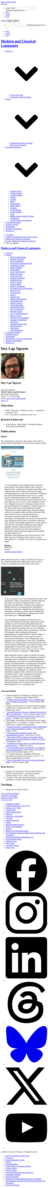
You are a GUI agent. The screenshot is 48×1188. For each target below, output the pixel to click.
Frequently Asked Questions (20, 97)
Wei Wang (14, 322)
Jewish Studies (15, 210)
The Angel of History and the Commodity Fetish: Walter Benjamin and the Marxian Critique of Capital (25, 738)
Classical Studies (16, 195)
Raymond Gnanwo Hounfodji (21, 289)
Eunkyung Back (16, 276)
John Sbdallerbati (16, 330)
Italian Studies (15, 206)
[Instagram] (26, 933)
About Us (9, 253)
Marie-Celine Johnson (18, 299)
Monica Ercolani (16, 274)
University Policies (12, 1185)
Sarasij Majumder (16, 305)
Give (7, 17)
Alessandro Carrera (17, 266)
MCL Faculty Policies (18, 145)
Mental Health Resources (15, 825)
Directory (9, 814)
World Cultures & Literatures (21, 220)
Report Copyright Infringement (17, 831)
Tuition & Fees (11, 841)
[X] (26, 1106)
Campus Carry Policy (13, 808)
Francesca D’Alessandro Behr (21, 263)
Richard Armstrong (17, 259)
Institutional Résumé (13, 1175)
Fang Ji (13, 295)
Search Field (10, 8)
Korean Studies (16, 212)
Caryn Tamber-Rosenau (19, 314)
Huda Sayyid (15, 291)
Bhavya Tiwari (15, 316)
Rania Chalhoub (16, 268)
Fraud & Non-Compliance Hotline (18, 1166)
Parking (8, 829)
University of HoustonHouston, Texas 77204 (9, 797)
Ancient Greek (15, 191)
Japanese (13, 208)
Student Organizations (14, 229)
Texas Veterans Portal (13, 839)
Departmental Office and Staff (21, 143)
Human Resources (12, 820)
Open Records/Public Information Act (19, 837)
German (13, 199)
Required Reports (12, 1177)
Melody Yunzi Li (16, 303)
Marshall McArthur (17, 307)
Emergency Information (14, 816)
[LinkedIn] (26, 981)
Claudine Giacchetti (17, 278)
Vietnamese (14, 218)
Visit (7, 12)
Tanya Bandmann (16, 261)
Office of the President (14, 827)
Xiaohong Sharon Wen (18, 324)
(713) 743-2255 (6, 800)
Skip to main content (8, 2)
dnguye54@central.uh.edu (16, 398)
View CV (4, 401)
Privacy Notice (11, 1170)
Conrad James (15, 293)
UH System (10, 843)
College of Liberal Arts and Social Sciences (22, 237)
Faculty (8, 255)
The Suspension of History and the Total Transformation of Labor (21, 734)
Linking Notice (11, 1168)
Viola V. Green (15, 282)
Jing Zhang (14, 328)
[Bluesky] (26, 1064)
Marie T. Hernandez (17, 286)
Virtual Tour (10, 848)
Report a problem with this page (17, 1156)
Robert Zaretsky (16, 326)
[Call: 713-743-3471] (18, 396)
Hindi (12, 202)
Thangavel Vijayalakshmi (19, 318)
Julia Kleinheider (16, 301)
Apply (8, 15)
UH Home (9, 235)
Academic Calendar (13, 804)
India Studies (15, 204)
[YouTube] (26, 1148)
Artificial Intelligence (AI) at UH (18, 806)
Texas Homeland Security (15, 1160)
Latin (12, 214)
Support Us (10, 231)
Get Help (9, 818)
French (12, 197)
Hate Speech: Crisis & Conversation (19, 339)
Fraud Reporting (12, 1164)
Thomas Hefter (15, 284)
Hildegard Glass (16, 280)
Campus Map (10, 810)
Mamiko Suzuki (16, 311)
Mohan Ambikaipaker (18, 257)
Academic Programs (13, 222)
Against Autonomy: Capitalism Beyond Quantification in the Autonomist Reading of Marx (26, 728)
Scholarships (10, 227)
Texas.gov (9, 1158)
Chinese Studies (16, 193)
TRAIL (8, 1162)
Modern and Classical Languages (18, 239)
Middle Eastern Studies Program (22, 216)
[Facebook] (26, 891)
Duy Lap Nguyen (16, 309)
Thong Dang (15, 270)
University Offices (12, 845)
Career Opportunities (13, 812)
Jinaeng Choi (15, 297)
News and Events (16, 95)
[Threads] (26, 1023)
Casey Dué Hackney (18, 272)
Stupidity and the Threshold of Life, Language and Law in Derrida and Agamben (25, 701)
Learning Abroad (12, 225)
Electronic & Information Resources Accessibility (24, 1179)
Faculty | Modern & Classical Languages (21, 241)
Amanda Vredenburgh (18, 320)
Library (8, 822)
